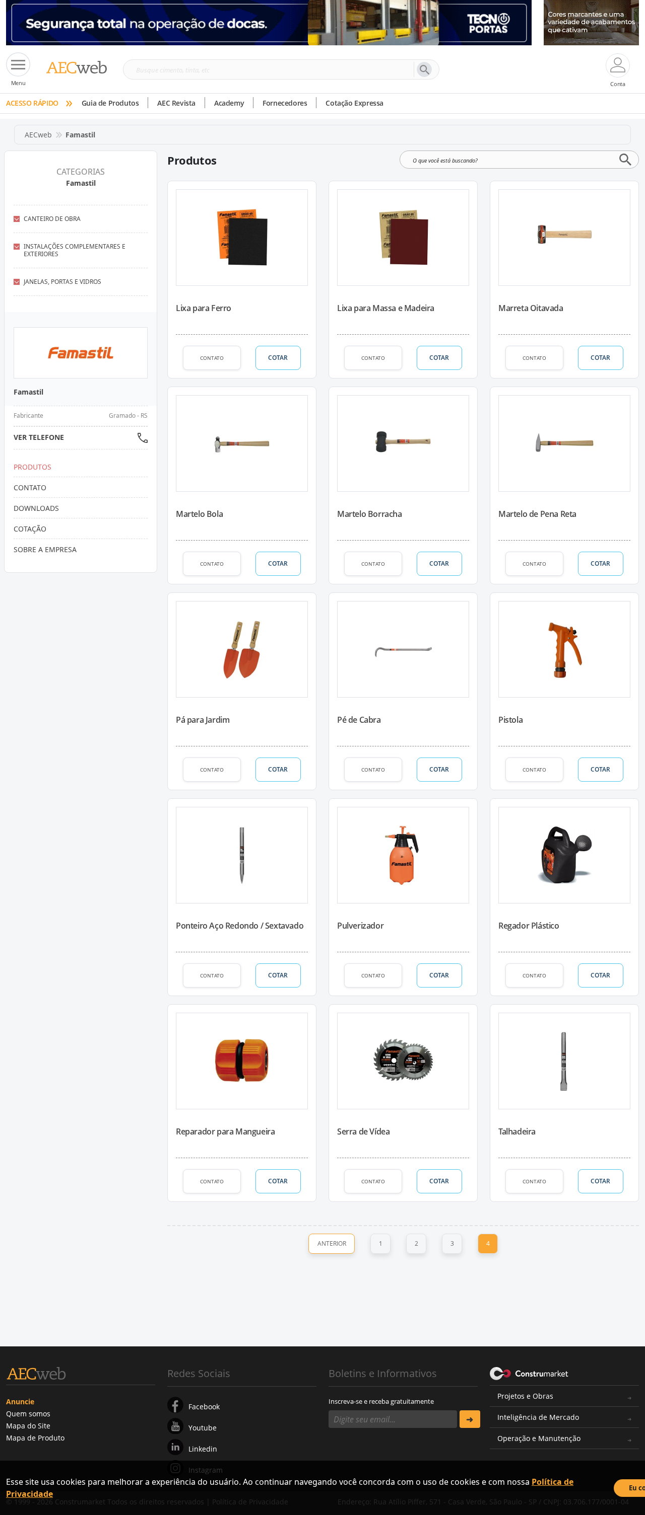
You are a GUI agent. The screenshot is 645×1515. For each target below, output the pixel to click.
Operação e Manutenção (538, 1438)
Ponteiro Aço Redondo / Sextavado (239, 925)
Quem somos (28, 1413)
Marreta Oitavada (530, 308)
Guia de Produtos (110, 103)
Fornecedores (285, 103)
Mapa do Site (28, 1425)
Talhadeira (517, 1131)
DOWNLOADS (36, 508)
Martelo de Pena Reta (537, 513)
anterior (331, 1243)
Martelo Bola (199, 513)
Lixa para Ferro (203, 308)
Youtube (202, 1427)
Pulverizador (360, 925)
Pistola (510, 719)
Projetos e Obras (525, 1396)
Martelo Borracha (369, 513)
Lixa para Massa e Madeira (385, 308)
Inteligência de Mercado (538, 1417)
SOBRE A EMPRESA (45, 549)
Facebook (204, 1406)
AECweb (38, 134)
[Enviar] (470, 1419)
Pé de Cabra (359, 719)
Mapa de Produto (35, 1438)
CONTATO (212, 357)
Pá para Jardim (202, 719)
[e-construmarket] (529, 1372)
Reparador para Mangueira (225, 1131)
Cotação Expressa (354, 103)
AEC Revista (176, 103)
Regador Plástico (528, 925)
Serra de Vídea (363, 1131)
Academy (229, 103)
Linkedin (202, 1449)
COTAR (278, 357)
